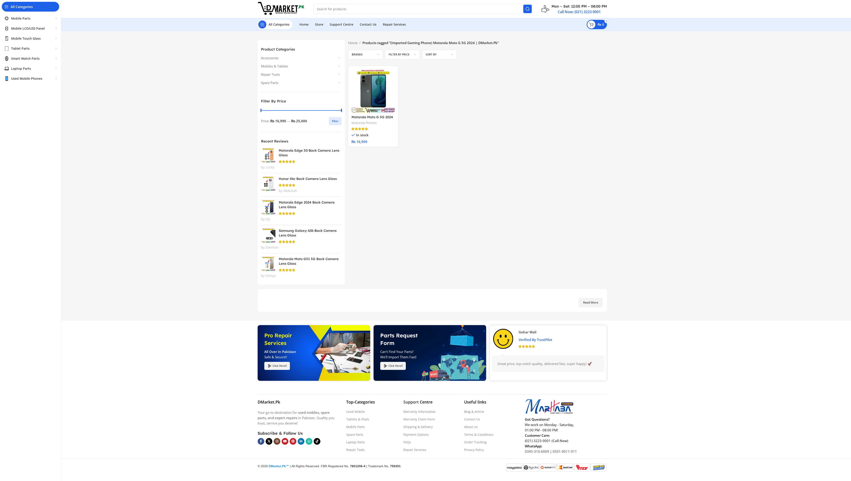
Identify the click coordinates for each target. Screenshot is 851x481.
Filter (335, 121)
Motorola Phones (364, 123)
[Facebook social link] (261, 441)
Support (411, 402)
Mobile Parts (355, 427)
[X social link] (269, 441)
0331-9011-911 (565, 451)
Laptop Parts (355, 442)
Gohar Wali (527, 332)
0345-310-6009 (537, 451)
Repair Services (414, 450)
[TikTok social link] (317, 441)
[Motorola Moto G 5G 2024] (373, 91)
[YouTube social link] (285, 441)
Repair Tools (270, 74)
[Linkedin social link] (301, 441)
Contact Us (472, 419)
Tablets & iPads (357, 419)
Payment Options (416, 434)
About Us (471, 427)
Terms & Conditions (478, 434)
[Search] (527, 9)
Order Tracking (475, 442)
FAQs (407, 442)
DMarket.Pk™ (279, 466)
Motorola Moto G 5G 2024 (372, 117)
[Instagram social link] (277, 441)
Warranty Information (419, 412)
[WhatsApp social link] (309, 441)
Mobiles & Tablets (274, 66)
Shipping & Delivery (418, 427)
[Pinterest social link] (293, 441)
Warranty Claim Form (419, 419)
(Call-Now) (560, 440)
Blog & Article (474, 412)
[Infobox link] (574, 8)
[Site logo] (281, 8)
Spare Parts (269, 82)
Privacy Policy (474, 450)
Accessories (270, 58)
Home (353, 43)
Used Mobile (355, 412)
